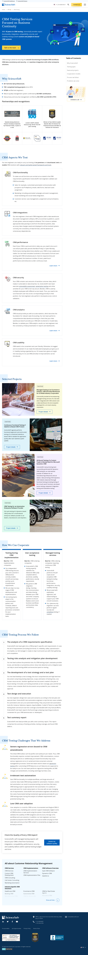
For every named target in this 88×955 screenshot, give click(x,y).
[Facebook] (12, 921)
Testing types (71, 67)
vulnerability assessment (27, 286)
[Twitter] (8, 921)
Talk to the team (10, 48)
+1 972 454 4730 (39, 923)
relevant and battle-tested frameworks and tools (35, 165)
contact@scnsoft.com (73, 916)
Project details (43, 412)
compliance (50, 612)
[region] (75, 79)
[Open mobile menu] (85, 4)
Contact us (76, 4)
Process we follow (73, 77)
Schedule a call (74, 99)
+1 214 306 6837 (39, 921)
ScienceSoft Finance (22, 1)
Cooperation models (73, 74)
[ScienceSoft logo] (8, 4)
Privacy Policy (27, 928)
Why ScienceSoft (72, 63)
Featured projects (73, 70)
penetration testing (42, 286)
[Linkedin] (3, 921)
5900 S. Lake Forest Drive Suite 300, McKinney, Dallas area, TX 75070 (48, 917)
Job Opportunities (16, 928)
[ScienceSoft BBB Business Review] (57, 937)
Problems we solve (73, 81)
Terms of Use (36, 928)
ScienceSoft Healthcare (9, 1)
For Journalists (5, 928)
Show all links (50, 900)
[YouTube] (17, 921)
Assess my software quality (52, 842)
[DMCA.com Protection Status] (7, 949)
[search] (68, 4)
